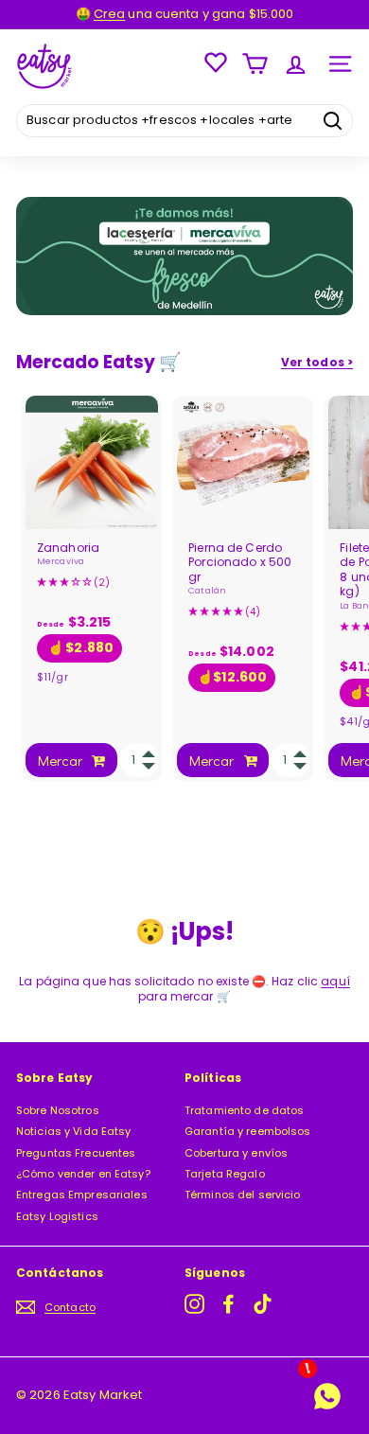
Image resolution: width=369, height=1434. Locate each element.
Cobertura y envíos (236, 1152)
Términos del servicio (242, 1194)
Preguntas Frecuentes (75, 1152)
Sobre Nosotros (57, 1110)
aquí (335, 981)
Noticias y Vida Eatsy (74, 1131)
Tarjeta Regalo (224, 1173)
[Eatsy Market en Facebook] (228, 1304)
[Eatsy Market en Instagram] (194, 1304)
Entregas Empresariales (82, 1194)
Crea (109, 14)
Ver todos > (317, 362)
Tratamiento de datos (244, 1110)
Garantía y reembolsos (247, 1131)
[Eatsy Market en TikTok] (262, 1304)
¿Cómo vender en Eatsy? (83, 1173)
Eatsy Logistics (57, 1216)
